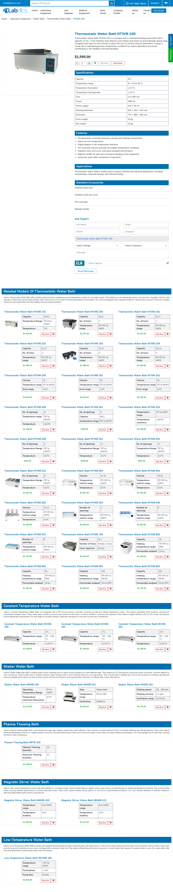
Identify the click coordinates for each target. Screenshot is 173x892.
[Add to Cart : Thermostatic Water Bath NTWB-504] (110, 525)
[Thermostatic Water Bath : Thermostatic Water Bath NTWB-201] (126, 323)
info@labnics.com (12, 3)
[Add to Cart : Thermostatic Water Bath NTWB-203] (110, 366)
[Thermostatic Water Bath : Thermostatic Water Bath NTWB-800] (126, 546)
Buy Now (104, 63)
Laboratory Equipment (45, 12)
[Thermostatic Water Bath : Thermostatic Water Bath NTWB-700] (69, 546)
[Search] (111, 3)
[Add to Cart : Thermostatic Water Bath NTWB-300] (53, 398)
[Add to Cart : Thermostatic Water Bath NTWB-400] (53, 430)
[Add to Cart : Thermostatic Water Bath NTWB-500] (53, 462)
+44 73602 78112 (137, 3)
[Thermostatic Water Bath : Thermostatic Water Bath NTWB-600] (69, 482)
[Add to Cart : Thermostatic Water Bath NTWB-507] (53, 557)
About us (135, 12)
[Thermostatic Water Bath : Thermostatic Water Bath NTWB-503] (12, 482)
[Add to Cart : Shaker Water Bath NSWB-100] (53, 707)
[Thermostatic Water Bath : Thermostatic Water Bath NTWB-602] (12, 514)
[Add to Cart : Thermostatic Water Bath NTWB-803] (167, 589)
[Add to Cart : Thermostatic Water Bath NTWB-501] (110, 462)
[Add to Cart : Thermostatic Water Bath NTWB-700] (110, 557)
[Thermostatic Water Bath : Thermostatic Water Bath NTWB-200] (69, 323)
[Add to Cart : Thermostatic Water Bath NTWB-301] (110, 398)
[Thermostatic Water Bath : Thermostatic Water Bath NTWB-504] (69, 514)
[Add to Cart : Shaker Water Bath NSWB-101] (110, 707)
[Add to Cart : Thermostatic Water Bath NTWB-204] (167, 366)
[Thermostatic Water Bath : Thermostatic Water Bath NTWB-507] (12, 546)
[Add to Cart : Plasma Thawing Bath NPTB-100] (53, 765)
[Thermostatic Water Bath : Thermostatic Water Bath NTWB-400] (12, 419)
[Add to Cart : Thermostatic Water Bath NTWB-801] (53, 589)
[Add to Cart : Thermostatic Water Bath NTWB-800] (167, 557)
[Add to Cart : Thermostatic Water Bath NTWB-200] (110, 334)
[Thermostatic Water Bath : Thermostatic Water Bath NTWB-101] (12, 323)
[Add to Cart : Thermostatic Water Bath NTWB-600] (110, 493)
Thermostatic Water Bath (59, 18)
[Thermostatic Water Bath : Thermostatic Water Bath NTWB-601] (126, 482)
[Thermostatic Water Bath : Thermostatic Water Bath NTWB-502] (126, 451)
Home (35, 10)
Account (154, 3)
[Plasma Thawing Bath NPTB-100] (12, 754)
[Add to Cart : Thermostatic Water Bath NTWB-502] (167, 462)
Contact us (147, 12)
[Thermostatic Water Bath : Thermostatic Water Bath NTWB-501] (69, 451)
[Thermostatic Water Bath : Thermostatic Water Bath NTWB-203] (69, 355)
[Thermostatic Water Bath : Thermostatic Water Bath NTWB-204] (126, 355)
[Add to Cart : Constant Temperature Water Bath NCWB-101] (110, 649)
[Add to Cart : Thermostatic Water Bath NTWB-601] (167, 493)
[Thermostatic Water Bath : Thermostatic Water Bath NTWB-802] (69, 578)
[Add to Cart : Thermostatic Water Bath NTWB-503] (53, 493)
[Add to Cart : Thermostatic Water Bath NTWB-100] (95, 63)
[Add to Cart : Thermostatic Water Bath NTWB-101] (53, 334)
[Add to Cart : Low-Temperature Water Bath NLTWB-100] (53, 881)
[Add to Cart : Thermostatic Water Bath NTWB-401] (110, 430)
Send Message (86, 271)
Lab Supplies (68, 12)
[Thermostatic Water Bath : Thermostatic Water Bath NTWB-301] (69, 387)
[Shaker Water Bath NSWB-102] (126, 696)
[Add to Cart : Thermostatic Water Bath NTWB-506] (167, 525)
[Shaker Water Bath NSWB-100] (12, 696)
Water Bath (38, 18)
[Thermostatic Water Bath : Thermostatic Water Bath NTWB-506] (126, 514)
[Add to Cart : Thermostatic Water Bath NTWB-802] (110, 589)
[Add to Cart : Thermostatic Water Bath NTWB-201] (167, 334)
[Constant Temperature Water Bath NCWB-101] (69, 638)
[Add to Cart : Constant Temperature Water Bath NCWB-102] (167, 649)
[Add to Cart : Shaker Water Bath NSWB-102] (167, 707)
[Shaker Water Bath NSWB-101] (69, 696)
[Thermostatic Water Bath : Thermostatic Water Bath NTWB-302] (126, 387)
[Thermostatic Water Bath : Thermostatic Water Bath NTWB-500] (12, 451)
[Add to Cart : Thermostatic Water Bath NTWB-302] (167, 398)
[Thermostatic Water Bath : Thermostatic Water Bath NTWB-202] (12, 355)
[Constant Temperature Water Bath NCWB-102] (126, 638)
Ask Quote (159, 10)
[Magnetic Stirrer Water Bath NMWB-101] (69, 812)
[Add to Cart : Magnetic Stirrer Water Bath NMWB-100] (53, 823)
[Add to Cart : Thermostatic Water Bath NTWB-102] (167, 430)
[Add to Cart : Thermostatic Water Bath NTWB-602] (53, 525)
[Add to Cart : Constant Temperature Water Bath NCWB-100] (53, 649)
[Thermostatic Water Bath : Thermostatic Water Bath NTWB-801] (12, 578)
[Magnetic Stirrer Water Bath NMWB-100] (12, 812)
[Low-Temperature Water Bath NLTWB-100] (12, 870)
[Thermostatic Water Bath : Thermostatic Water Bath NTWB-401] (69, 419)
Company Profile (118, 12)
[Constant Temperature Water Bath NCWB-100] (12, 638)
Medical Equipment (84, 12)
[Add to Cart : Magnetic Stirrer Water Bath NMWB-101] (110, 823)
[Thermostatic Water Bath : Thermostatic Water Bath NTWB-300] (12, 387)
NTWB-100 (78, 18)
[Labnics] (15, 10)
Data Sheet (103, 12)
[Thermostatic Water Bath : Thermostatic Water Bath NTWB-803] (126, 578)
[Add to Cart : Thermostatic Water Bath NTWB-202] (53, 366)
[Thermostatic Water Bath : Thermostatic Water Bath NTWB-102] (126, 419)
